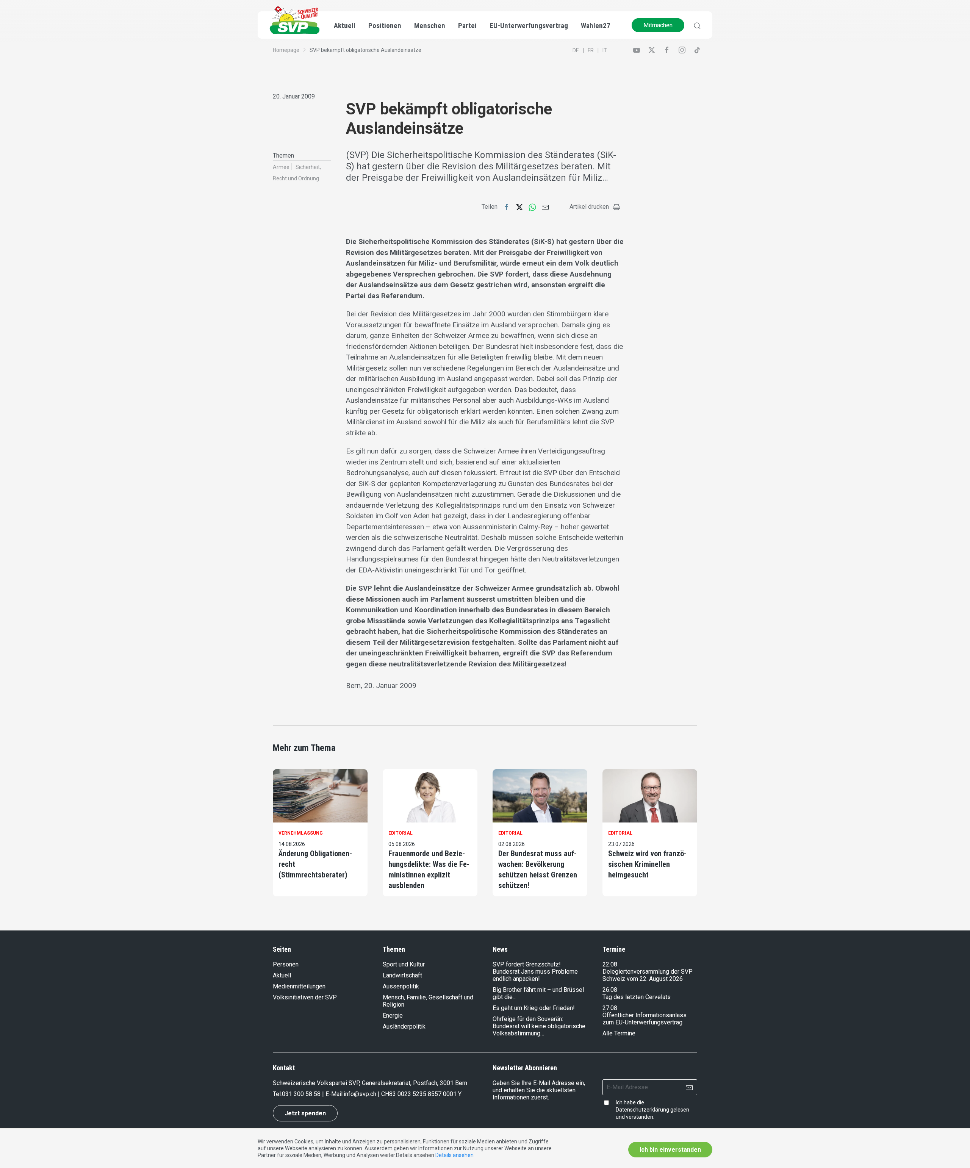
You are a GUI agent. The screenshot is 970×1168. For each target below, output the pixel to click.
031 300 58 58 (301, 1094)
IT (604, 50)
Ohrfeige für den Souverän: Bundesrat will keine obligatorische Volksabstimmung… (539, 1026)
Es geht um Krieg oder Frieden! (534, 1008)
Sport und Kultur (404, 964)
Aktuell (282, 975)
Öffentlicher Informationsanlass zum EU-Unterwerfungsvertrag (644, 1019)
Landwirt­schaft (402, 975)
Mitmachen (658, 25)
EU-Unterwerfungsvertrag (529, 25)
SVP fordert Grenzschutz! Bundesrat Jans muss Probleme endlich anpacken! (535, 971)
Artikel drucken (589, 206)
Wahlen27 (595, 25)
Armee (281, 167)
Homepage (286, 50)
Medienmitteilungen (299, 986)
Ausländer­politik (404, 1026)
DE (576, 50)
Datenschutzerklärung (642, 1110)
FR (591, 50)
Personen (286, 964)
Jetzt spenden (305, 1113)
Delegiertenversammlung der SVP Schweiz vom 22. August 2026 (647, 975)
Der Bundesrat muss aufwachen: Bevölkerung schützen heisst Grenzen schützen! (537, 869)
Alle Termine (618, 1033)
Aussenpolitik (401, 986)
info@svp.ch (360, 1094)
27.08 (609, 1008)
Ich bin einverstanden (670, 1149)
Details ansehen (454, 1155)
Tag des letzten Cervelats (636, 997)
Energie (393, 1015)
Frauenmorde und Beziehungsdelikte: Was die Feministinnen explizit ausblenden (428, 869)
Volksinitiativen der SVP (305, 997)
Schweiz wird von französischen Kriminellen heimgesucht (647, 864)
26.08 (609, 989)
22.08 (609, 964)
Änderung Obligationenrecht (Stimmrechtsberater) (315, 864)
